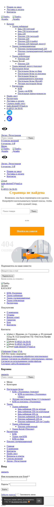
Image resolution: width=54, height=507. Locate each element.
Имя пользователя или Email (15, 476)
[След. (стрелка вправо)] (4, 505)
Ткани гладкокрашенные (18, 298)
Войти (4, 489)
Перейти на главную (27, 231)
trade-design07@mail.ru (11, 183)
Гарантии (11, 320)
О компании (12, 312)
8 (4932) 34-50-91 (9, 189)
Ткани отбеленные (15, 300)
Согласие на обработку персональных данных (30, 359)
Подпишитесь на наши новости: (16, 266)
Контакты (11, 325)
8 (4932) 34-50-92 (23, 344)
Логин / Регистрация (16, 461)
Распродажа (12, 303)
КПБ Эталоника (14, 293)
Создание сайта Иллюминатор (15, 364)
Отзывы (10, 315)
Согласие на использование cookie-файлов (21, 361)
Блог (9, 322)
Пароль (5, 484)
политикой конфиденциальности (34, 279)
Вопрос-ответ (13, 317)
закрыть (5, 374)
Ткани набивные (15, 295)
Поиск (30, 138)
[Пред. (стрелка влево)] (2, 505)
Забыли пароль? (8, 494)
